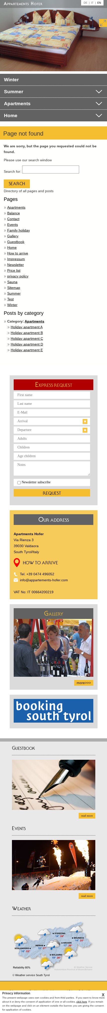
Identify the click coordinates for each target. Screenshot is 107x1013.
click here (81, 1001)
